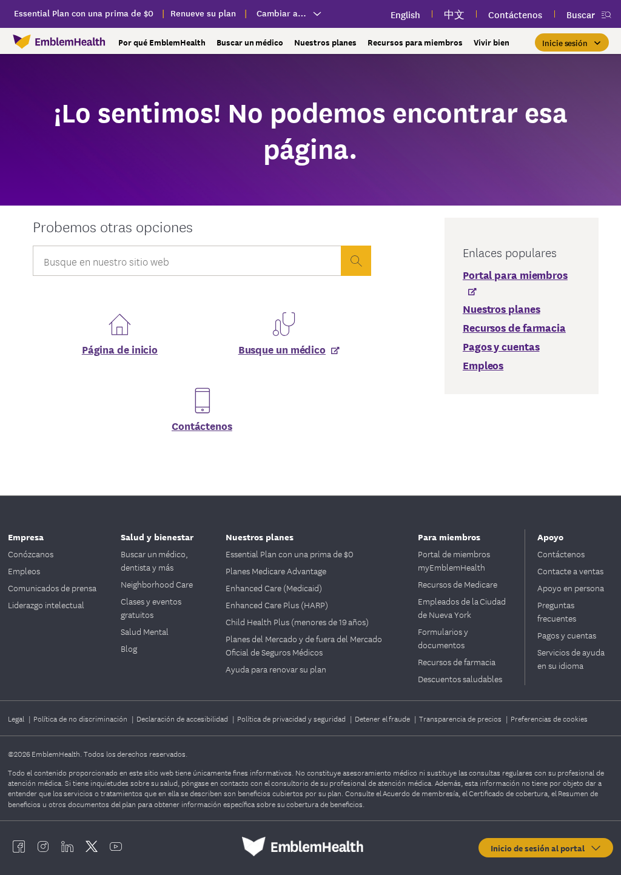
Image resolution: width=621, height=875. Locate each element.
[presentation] (356, 261)
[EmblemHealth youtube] (116, 846)
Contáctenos (202, 425)
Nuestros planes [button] (325, 42)
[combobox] (187, 264)
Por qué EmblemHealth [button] (162, 42)
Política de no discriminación (81, 718)
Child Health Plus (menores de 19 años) (297, 621)
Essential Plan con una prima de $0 (290, 553)
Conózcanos (30, 553)
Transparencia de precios (461, 718)
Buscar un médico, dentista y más (154, 560)
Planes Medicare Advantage (276, 570)
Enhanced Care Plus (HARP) (277, 604)
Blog (129, 648)
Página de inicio (120, 349)
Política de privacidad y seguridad (292, 718)
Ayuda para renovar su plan (276, 669)
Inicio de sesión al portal (540, 847)
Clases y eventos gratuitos (151, 607)
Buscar (580, 14)
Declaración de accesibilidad (183, 718)
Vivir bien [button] (491, 42)
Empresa (26, 536)
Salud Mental (145, 631)
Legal (17, 718)
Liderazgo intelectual (46, 604)
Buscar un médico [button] (250, 42)
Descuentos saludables (460, 678)
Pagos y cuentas (566, 635)
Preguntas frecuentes (556, 611)
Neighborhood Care (157, 584)
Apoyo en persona (570, 587)
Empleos (24, 570)
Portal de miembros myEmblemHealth (454, 560)
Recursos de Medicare (457, 584)
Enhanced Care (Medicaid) (274, 587)
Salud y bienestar (157, 536)
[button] (572, 42)
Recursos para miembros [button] (415, 42)
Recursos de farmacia (456, 661)
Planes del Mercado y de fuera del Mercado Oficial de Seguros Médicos (304, 645)
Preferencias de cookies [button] (549, 718)
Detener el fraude (383, 718)
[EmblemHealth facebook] (19, 846)
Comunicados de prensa (52, 587)
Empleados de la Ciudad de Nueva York (462, 607)
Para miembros (449, 536)
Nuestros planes (260, 536)
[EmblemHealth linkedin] (67, 846)
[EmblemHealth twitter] (91, 846)
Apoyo (550, 536)
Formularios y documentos (443, 638)
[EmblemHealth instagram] (43, 846)
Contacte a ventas (570, 570)
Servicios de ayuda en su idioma (571, 658)
